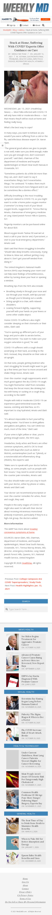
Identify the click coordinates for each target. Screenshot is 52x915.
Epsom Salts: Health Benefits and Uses (31, 857)
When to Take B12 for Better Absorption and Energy (32, 842)
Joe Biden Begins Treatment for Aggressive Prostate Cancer (31, 640)
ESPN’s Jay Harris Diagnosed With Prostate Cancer (30, 679)
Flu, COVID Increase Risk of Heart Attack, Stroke (31, 733)
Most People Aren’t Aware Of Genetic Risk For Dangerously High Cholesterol (32, 778)
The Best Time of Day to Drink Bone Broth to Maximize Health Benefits (32, 824)
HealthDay (27, 563)
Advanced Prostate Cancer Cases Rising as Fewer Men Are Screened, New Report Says (32, 660)
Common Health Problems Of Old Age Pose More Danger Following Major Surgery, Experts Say (31, 798)
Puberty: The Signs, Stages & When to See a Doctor (32, 717)
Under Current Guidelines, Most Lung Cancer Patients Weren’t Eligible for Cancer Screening (32, 758)
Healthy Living (25, 59)
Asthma (22, 56)
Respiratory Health (25, 61)
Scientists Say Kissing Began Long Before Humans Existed (32, 701)
